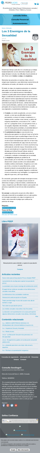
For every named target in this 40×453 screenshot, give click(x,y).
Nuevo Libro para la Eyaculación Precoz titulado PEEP (18, 278)
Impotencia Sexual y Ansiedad (13, 328)
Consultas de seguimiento (10, 357)
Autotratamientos (20, 23)
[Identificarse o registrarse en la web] (38, 4)
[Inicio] (10, 4)
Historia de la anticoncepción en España (14, 297)
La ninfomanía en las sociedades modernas (15, 294)
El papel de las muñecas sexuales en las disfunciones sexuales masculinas (18, 290)
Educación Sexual (7, 212)
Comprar (20, 269)
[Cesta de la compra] (35, 4)
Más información (23, 450)
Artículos (12, 10)
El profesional (7, 8)
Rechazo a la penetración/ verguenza (15, 350)
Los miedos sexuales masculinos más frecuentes (17, 309)
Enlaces (16, 359)
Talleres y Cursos (25, 10)
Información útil (25, 357)
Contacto (23, 359)
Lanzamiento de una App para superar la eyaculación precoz (18, 282)
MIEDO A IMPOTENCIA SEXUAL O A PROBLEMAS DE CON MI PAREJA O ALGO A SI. (17, 324)
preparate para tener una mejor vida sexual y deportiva (17, 346)
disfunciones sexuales (9, 208)
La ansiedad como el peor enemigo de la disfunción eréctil (19, 286)
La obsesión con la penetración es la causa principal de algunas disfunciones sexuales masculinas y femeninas (19, 313)
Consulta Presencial (20, 20)
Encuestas (35, 357)
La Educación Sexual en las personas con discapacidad (17, 336)
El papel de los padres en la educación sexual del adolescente (19, 341)
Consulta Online (20, 16)
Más (36, 316)
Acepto (13, 450)
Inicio (3, 28)
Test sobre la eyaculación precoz (12, 305)
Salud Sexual (17, 8)
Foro (17, 10)
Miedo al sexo (8, 331)
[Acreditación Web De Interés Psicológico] (20, 426)
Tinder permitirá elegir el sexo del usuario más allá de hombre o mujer (18, 301)
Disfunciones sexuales (29, 8)
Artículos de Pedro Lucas (9, 214)
